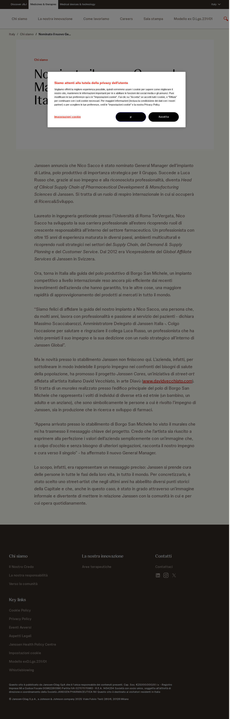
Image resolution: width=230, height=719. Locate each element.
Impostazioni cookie (67, 116)
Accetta (164, 116)
